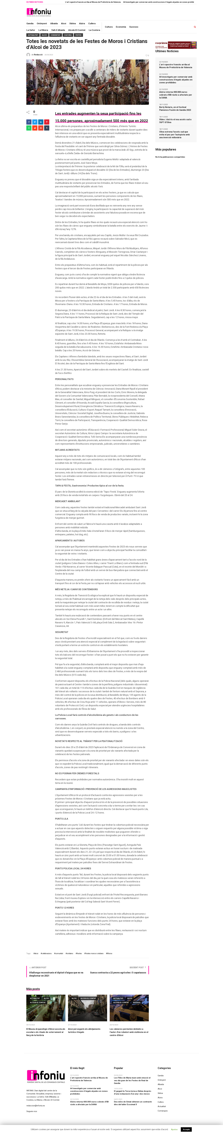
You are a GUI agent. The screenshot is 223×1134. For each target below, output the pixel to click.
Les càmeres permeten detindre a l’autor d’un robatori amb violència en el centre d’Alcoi (129, 1032)
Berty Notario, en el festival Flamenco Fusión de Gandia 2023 (175, 108)
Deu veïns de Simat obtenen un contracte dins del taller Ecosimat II (133, 1103)
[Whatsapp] (28, 128)
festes (79, 953)
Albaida (161, 1084)
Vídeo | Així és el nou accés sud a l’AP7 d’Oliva (175, 121)
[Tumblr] (46, 128)
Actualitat (33, 35)
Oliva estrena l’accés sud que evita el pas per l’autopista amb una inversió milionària (174, 135)
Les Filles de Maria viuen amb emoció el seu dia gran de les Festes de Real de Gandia (132, 1080)
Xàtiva (160, 1093)
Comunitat (55, 35)
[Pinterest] (46, 122)
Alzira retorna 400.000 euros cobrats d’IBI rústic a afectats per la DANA (175, 95)
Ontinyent (162, 1080)
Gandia (161, 1075)
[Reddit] (34, 128)
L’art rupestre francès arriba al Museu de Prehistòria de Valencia (66, 2)
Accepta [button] (186, 1129)
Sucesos (136, 1002)
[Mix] (40, 128)
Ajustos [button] (174, 1129)
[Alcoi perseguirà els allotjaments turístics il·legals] (87, 1008)
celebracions (46, 953)
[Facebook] (28, 122)
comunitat (59, 953)
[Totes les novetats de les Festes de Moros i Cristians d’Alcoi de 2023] (87, 82)
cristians (70, 953)
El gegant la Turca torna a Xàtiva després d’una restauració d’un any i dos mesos (132, 1092)
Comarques (163, 1111)
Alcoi (44, 35)
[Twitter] (34, 122)
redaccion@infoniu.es (35, 1105)
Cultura (67, 35)
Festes (78, 35)
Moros (109, 953)
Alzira (160, 1097)
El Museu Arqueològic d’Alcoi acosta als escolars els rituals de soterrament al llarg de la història (45, 1032)
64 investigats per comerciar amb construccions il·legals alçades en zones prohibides (134, 2)
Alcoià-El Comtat (38, 1002)
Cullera (161, 1102)
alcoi (36, 953)
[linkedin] (40, 122)
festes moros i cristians (94, 953)
